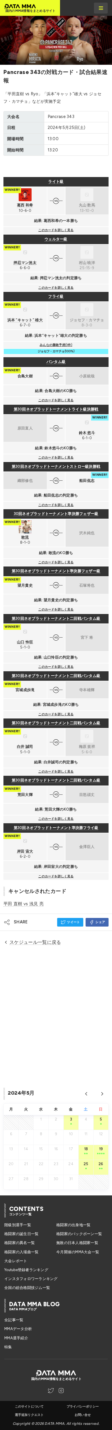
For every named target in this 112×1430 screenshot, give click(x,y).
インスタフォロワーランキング (31, 1279)
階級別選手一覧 (17, 1225)
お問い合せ (83, 1415)
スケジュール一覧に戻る (35, 942)
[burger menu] (101, 8)
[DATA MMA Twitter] (50, 1390)
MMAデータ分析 (18, 1329)
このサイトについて (29, 1406)
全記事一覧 (13, 1320)
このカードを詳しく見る (56, 230)
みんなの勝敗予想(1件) (56, 345)
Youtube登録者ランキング (26, 1270)
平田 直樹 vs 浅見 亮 (23, 903)
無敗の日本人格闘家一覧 (77, 1243)
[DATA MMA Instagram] (61, 1390)
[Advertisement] (56, 166)
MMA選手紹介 (16, 1338)
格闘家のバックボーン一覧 (79, 1234)
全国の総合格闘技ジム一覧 (27, 1288)
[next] (102, 1093)
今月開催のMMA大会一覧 (77, 1252)
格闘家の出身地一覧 (73, 1225)
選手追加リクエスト (29, 1415)
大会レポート (15, 1261)
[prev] (86, 1093)
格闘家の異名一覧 (19, 1243)
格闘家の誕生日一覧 (21, 1234)
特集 (8, 1347)
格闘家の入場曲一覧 (21, 1252)
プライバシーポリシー (83, 1406)
